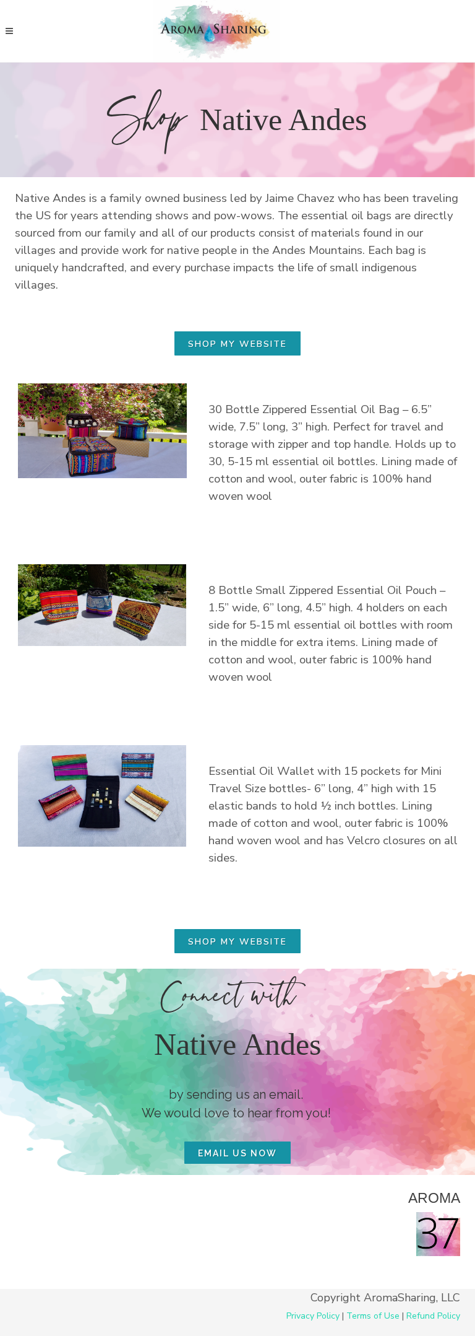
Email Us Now (237, 1153)
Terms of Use (373, 1316)
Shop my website (237, 344)
